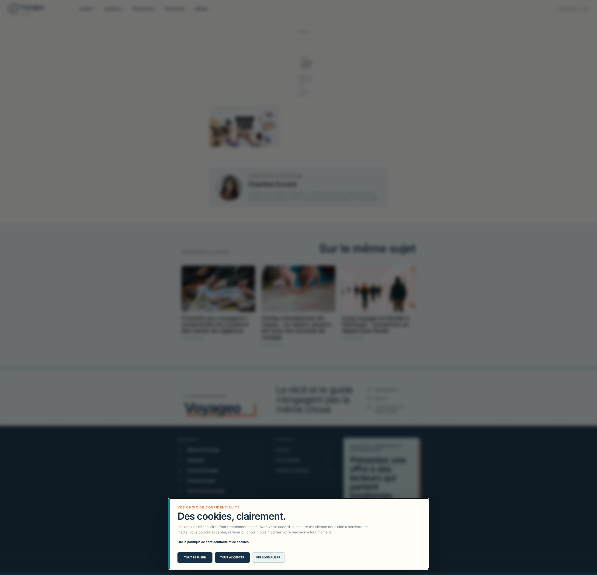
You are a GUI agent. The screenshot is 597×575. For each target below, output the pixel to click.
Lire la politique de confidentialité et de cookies (213, 542)
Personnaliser (268, 557)
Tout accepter (232, 557)
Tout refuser (195, 557)
